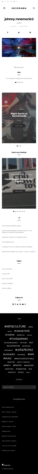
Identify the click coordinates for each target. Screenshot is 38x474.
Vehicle (12, 372)
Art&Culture (16, 326)
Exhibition (21, 335)
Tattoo (9, 369)
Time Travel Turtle (9, 441)
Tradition (21, 369)
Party (8, 365)
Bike (31, 327)
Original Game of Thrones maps (14, 237)
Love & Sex (6, 274)
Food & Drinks (7, 283)
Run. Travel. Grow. (9, 412)
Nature (11, 362)
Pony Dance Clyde (9, 426)
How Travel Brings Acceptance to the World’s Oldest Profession (17, 231)
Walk (28, 372)
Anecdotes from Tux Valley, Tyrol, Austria (18, 251)
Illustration (14, 346)
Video (21, 372)
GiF (31, 343)
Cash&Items (23, 331)
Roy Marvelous (8, 407)
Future (24, 343)
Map (31, 354)
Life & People (7, 269)
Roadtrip (29, 365)
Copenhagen (15, 174)
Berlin (21, 109)
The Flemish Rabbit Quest (11, 226)
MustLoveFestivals (24, 358)
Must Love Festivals (26, 174)
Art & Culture (7, 278)
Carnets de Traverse (10, 417)
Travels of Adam (8, 450)
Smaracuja (6, 431)
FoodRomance (11, 343)
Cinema (10, 335)
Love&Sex (9, 354)
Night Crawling (24, 362)
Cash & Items (6, 288)
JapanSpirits (9, 350)
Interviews (26, 346)
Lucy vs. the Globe (9, 445)
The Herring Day (8, 242)
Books (10, 331)
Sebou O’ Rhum (7, 421)
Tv (31, 369)
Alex (19, 72)
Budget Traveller (9, 436)
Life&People (25, 349)
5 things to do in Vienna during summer (17, 247)
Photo (18, 365)
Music (8, 358)
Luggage (21, 354)
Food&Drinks (19, 338)
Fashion (30, 335)
